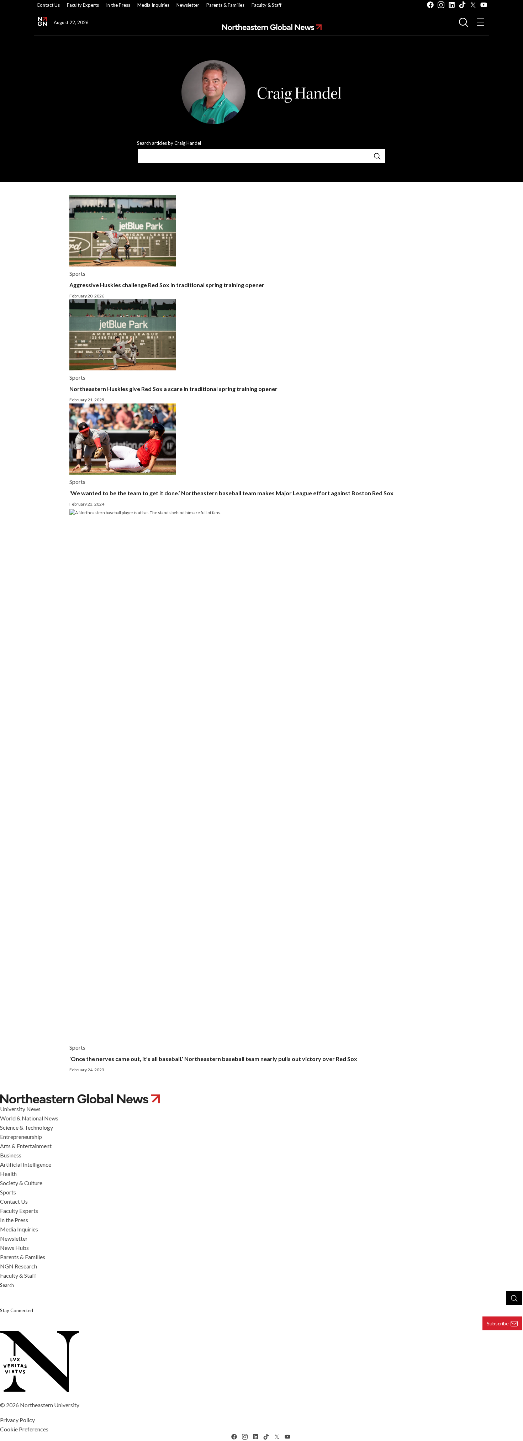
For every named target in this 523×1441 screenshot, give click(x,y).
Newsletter (187, 5)
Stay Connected (16, 1310)
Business (10, 1155)
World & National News (29, 1118)
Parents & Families (225, 5)
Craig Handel (299, 94)
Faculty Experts (83, 5)
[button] (463, 22)
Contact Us (48, 5)
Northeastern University (49, 1405)
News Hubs (14, 1247)
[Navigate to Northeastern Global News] (272, 27)
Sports (8, 1192)
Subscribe (498, 1323)
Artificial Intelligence (25, 1164)
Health (8, 1173)
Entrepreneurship (21, 1136)
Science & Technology (26, 1127)
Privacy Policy (17, 1419)
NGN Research (18, 1266)
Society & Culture (21, 1182)
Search (7, 1285)
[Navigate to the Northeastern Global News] (42, 21)
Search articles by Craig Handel (169, 143)
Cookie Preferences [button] (24, 1429)
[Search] (377, 156)
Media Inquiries (153, 5)
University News (20, 1108)
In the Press (118, 5)
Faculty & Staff (266, 5)
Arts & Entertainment (26, 1145)
